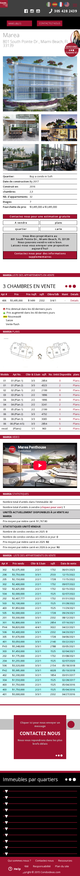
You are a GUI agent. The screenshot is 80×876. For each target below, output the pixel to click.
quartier (21, 229)
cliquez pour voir (51, 507)
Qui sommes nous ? (19, 860)
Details (74, 300)
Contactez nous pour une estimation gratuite (40, 216)
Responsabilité (42, 866)
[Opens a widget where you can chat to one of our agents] (14, 869)
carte (58, 229)
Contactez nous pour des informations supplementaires (40, 255)
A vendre (21, 222)
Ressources (65, 860)
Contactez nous (49, 23)
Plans (76, 380)
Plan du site (62, 866)
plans (58, 222)
